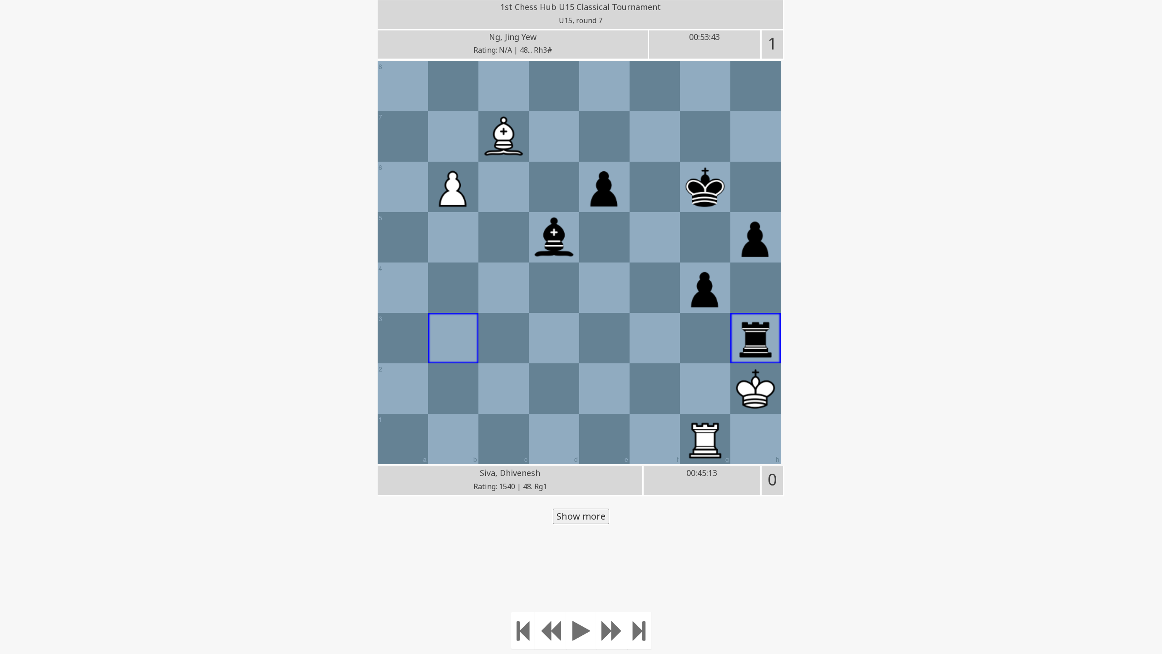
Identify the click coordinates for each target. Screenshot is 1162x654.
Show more (581, 516)
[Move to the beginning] (523, 630)
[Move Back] (550, 630)
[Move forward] (612, 630)
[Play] (581, 630)
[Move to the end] (639, 630)
